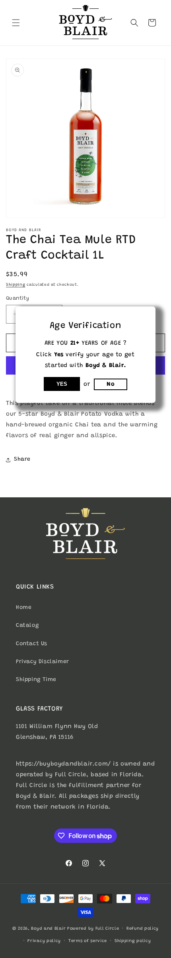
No (111, 384)
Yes (61, 384)
